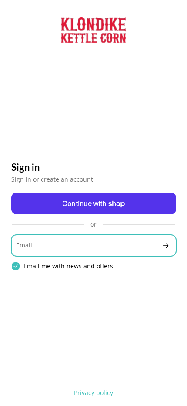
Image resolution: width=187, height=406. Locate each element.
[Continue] (165, 245)
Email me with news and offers (68, 266)
